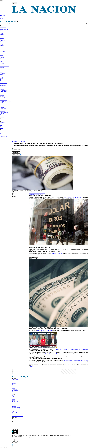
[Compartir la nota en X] (13, 196)
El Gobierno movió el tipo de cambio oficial (72, 197)
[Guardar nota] (12, 192)
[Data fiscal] (12, 446)
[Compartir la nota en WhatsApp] (13, 193)
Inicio (2, 13)
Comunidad (2, 56)
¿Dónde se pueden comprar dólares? (36, 194)
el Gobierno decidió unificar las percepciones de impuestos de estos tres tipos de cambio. (56, 353)
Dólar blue (31, 366)
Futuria (1, 36)
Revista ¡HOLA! (3, 108)
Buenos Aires (2, 51)
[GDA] (15, 442)
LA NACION (14, 141)
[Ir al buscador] (13, 5)
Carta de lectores (3, 100)
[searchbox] (43, 23)
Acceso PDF (2, 95)
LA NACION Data (3, 32)
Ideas (1, 103)
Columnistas (2, 64)
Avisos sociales (3, 98)
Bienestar (2, 57)
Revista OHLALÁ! (3, 107)
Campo (1, 39)
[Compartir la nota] (12, 193)
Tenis (1, 72)
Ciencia (1, 58)
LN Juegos (2, 77)
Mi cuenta (3, 20)
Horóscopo (2, 80)
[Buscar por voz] (87, 24)
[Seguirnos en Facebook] (12, 418)
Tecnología (2, 79)
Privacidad (29, 439)
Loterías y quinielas (3, 83)
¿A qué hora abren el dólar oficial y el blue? (37, 193)
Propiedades (2, 40)
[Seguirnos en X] (12, 422)
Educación (2, 53)
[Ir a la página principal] (44, 12)
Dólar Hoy (2, 38)
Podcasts (2, 84)
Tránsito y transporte (4, 29)
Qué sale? (2, 89)
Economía (19, 141)
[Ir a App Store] (15, 434)
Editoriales (2, 63)
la (37, 330)
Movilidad (2, 43)
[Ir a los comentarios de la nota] (13, 192)
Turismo (1, 78)
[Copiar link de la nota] (12, 195)
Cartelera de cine (3, 90)
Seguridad (2, 52)
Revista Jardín (2, 113)
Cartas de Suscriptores (4, 66)
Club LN (2, 18)
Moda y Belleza (3, 85)
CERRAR (1, 0)
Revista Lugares (3, 109)
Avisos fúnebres (3, 97)
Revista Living (2, 111)
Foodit (2, 17)
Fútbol (1, 69)
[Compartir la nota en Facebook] (12, 196)
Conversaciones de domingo (5, 101)
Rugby (1, 71)
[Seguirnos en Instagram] (12, 425)
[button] (44, 79)
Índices (1, 44)
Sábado (1, 102)
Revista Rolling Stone (4, 112)
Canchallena (2, 73)
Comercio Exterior (3, 41)
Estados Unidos (3, 47)
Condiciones (25, 439)
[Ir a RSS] (12, 428)
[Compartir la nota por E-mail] (15, 196)
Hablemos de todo (3, 60)
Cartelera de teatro (3, 91)
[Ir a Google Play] (15, 431)
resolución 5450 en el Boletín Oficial (45, 330)
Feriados (1, 81)
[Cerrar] (17, 21)
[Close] (12, 370)
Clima (1, 30)
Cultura (1, 55)
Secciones (3, 15)
